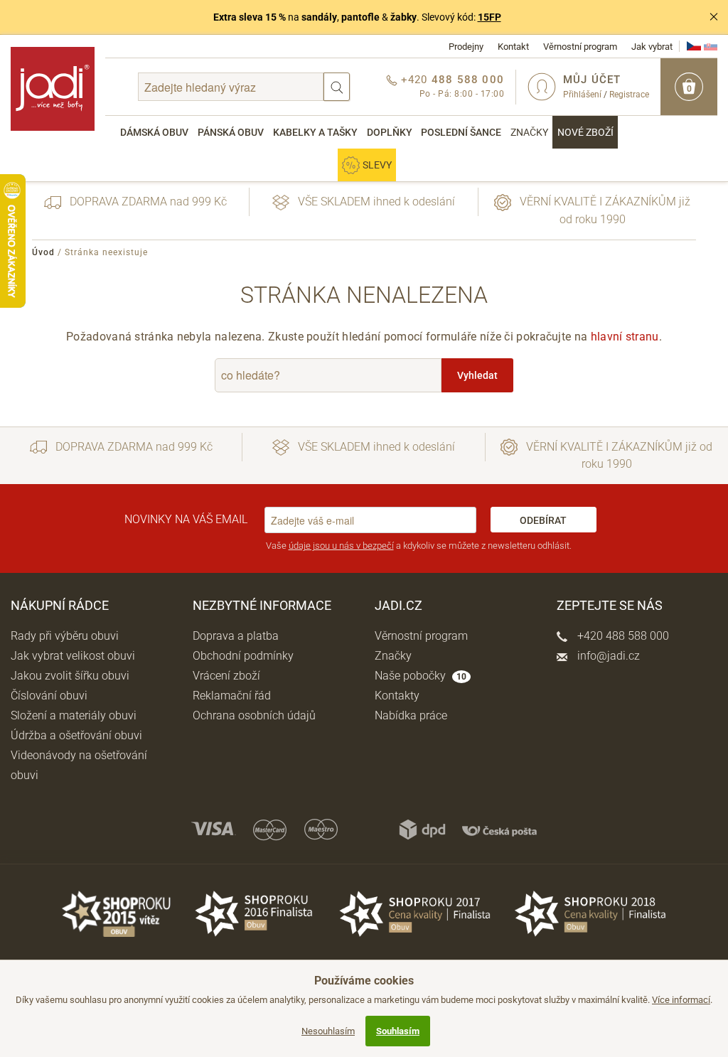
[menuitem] (154, 132)
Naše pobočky (420, 675)
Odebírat (543, 520)
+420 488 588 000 (621, 636)
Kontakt (513, 46)
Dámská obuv (154, 132)
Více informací (681, 999)
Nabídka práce (411, 715)
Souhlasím (397, 1031)
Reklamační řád (232, 695)
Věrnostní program (580, 46)
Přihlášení (582, 95)
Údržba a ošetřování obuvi (76, 735)
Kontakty (397, 695)
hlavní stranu (625, 336)
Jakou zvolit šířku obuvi (70, 675)
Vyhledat (477, 375)
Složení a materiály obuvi (73, 715)
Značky (529, 132)
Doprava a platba (236, 636)
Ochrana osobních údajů (254, 715)
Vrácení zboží (226, 675)
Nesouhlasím (328, 1031)
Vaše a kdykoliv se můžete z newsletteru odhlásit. (419, 545)
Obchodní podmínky (243, 655)
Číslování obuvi (49, 695)
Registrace (629, 95)
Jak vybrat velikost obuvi (73, 655)
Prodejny (466, 46)
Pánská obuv (231, 132)
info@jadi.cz (607, 655)
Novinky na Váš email (185, 519)
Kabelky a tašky (315, 132)
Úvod (43, 252)
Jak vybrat (652, 46)
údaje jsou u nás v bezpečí (341, 545)
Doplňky (389, 132)
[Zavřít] (714, 17)
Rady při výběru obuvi (65, 636)
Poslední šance (461, 132)
